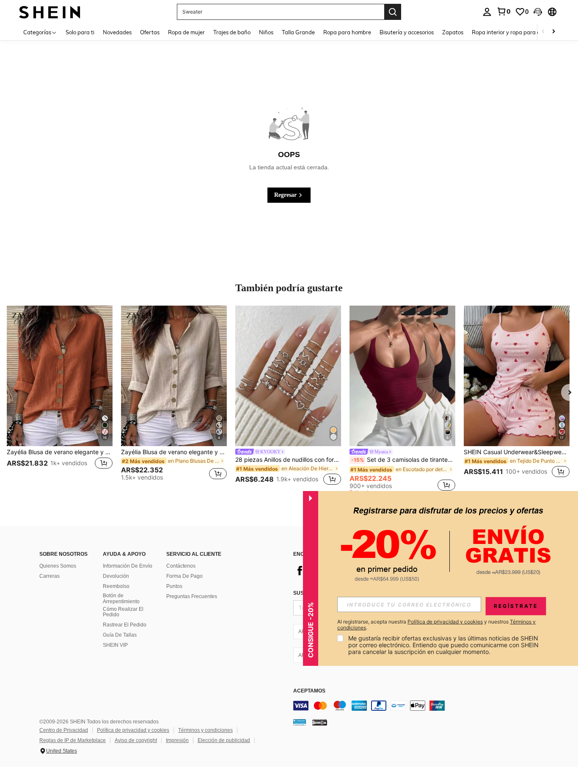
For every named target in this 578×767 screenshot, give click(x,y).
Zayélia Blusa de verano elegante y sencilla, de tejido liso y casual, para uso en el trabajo (174, 452)
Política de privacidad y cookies (133, 730)
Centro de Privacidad (63, 730)
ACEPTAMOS (309, 691)
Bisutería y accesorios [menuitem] (407, 32)
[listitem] (60, 397)
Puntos (174, 586)
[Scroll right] (553, 32)
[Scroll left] (543, 32)
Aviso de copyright (136, 740)
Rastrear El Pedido (124, 625)
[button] (538, 12)
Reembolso (116, 586)
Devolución (116, 576)
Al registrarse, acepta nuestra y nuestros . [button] (436, 625)
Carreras (49, 576)
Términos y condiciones (205, 730)
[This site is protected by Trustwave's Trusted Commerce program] (299, 722)
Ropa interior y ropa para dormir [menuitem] (512, 32)
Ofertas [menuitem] (150, 32)
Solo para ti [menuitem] (80, 32)
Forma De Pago (184, 576)
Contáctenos (180, 566)
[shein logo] (49, 11)
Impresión (177, 740)
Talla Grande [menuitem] (298, 32)
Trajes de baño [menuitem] (231, 32)
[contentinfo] (420, 706)
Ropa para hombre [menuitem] (347, 32)
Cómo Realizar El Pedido (123, 612)
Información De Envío (127, 566)
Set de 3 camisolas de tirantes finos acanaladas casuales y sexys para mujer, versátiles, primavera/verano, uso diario (403, 459)
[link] (503, 11)
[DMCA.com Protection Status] (319, 722)
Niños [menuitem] (266, 32)
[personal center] (487, 12)
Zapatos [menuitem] (452, 32)
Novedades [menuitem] (117, 32)
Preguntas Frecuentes (191, 596)
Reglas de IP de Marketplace (72, 740)
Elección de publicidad (224, 740)
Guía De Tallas (120, 635)
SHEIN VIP (115, 645)
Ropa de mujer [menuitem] (186, 32)
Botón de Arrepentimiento (121, 598)
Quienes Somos (57, 566)
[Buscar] (392, 12)
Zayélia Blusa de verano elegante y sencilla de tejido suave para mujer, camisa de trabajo (60, 452)
